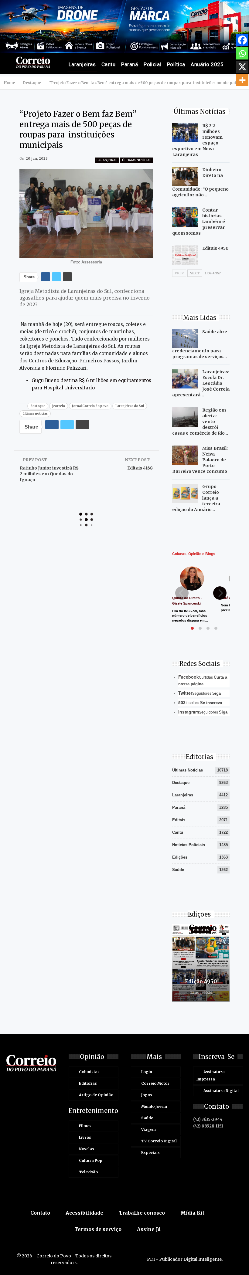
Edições (179, 857)
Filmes (85, 1126)
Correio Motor (155, 1083)
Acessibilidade (84, 1213)
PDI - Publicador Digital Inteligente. (185, 1259)
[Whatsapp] (242, 53)
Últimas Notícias (136, 160)
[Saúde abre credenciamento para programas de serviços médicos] (185, 338)
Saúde (178, 869)
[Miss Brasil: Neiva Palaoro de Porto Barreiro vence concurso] (185, 455)
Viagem (148, 1129)
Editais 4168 (140, 468)
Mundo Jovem (154, 1106)
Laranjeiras (82, 64)
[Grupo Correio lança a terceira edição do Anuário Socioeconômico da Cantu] (185, 493)
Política (176, 64)
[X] (242, 67)
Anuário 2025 (207, 64)
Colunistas (89, 1072)
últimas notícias (35, 413)
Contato (40, 1213)
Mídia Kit (192, 1213)
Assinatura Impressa (210, 1075)
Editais (178, 820)
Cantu (108, 64)
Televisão (88, 1172)
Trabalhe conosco (142, 1213)
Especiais (150, 1152)
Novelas (86, 1149)
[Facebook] (242, 40)
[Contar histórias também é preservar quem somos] (185, 217)
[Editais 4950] (185, 255)
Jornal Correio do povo (90, 406)
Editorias (88, 1083)
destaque (37, 406)
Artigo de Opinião (96, 1095)
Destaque (180, 782)
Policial (152, 64)
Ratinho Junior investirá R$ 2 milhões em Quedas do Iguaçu (49, 474)
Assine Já (149, 1229)
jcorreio (58, 406)
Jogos (146, 1095)
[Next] (220, 593)
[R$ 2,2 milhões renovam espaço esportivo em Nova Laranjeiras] (185, 132)
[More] (242, 80)
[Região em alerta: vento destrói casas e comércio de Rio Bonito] (185, 417)
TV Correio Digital (159, 1141)
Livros (85, 1137)
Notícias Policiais (188, 845)
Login (146, 1072)
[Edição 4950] (201, 963)
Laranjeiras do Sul (129, 406)
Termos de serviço (97, 1229)
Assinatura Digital (221, 1090)
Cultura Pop (90, 1160)
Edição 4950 (201, 981)
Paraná (129, 64)
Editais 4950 (215, 248)
